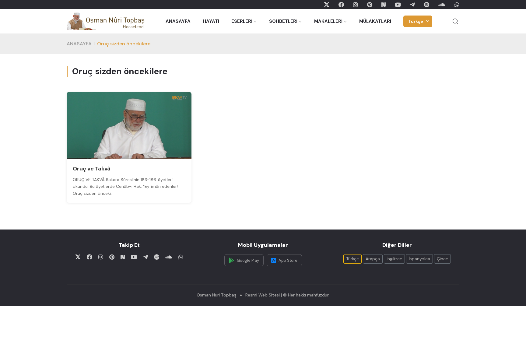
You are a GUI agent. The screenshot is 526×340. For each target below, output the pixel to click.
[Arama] (455, 21)
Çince (442, 258)
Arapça (373, 258)
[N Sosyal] (383, 4)
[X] (326, 4)
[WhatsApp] (456, 4)
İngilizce (394, 258)
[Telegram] (412, 4)
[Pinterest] (369, 4)
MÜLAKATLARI (375, 21)
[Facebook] (341, 4)
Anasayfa (79, 43)
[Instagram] (355, 4)
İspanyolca (419, 258)
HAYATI (211, 21)
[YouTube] (398, 4)
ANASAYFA (178, 21)
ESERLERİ (241, 21)
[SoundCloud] (441, 4)
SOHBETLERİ (283, 21)
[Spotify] (426, 4)
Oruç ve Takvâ (91, 168)
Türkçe (415, 21)
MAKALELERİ (328, 21)
